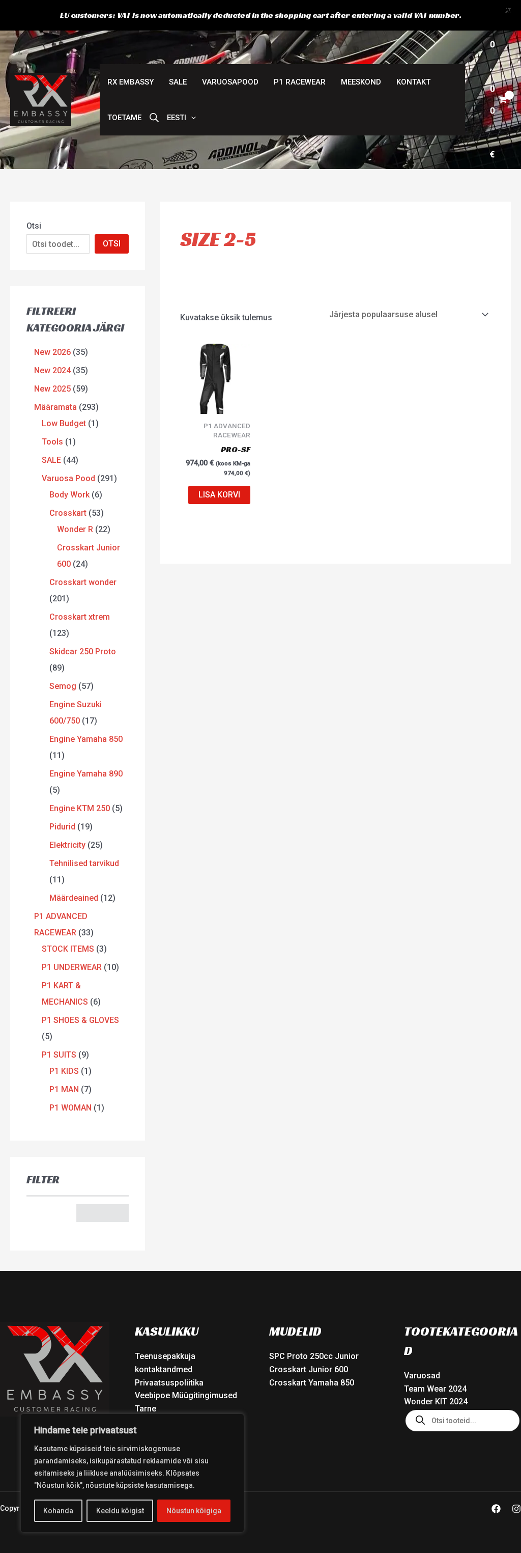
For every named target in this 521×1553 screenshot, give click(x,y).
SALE (178, 82)
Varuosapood (230, 82)
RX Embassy (130, 82)
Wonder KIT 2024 (436, 1401)
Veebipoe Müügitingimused (186, 1395)
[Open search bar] (154, 117)
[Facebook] (496, 1508)
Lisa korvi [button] (219, 495)
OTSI (112, 243)
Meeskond (361, 82)
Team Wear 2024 (435, 1389)
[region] (132, 1473)
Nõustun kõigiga (193, 1511)
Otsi (33, 226)
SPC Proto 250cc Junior (314, 1356)
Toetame (124, 117)
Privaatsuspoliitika (169, 1383)
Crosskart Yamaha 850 (311, 1383)
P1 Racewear (300, 82)
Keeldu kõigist (120, 1511)
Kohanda (58, 1511)
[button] (181, 117)
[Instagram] (516, 1508)
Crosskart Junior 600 (308, 1369)
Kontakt (413, 82)
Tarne (145, 1408)
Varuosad (422, 1375)
